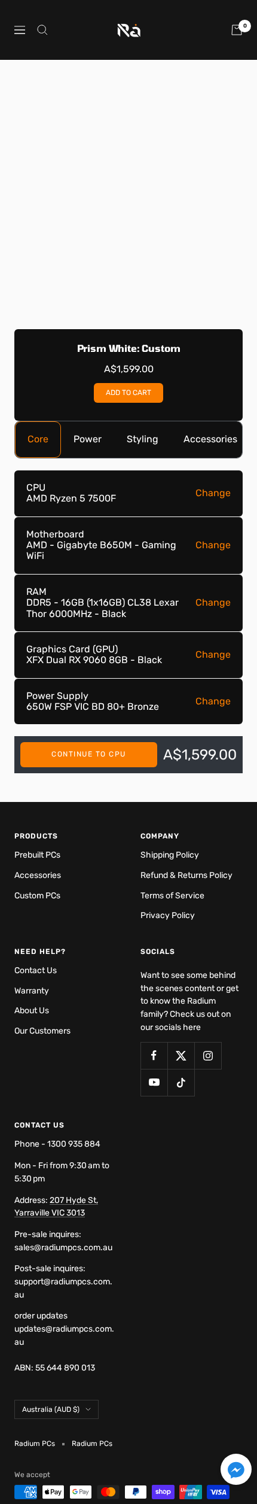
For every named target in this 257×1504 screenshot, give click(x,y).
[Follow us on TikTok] (180, 1082)
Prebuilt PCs (37, 855)
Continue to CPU (88, 754)
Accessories (210, 439)
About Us (31, 1010)
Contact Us (35, 970)
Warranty (31, 991)
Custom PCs (37, 896)
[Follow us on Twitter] (180, 1055)
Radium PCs (92, 1443)
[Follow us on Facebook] (153, 1055)
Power (88, 439)
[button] (236, 1471)
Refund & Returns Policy (186, 875)
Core (37, 439)
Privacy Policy (167, 915)
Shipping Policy (169, 855)
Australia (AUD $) (50, 1409)
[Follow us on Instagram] (207, 1055)
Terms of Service (172, 896)
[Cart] (237, 30)
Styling (142, 439)
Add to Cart (128, 392)
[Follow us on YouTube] (153, 1082)
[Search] (42, 30)
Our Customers (42, 1031)
